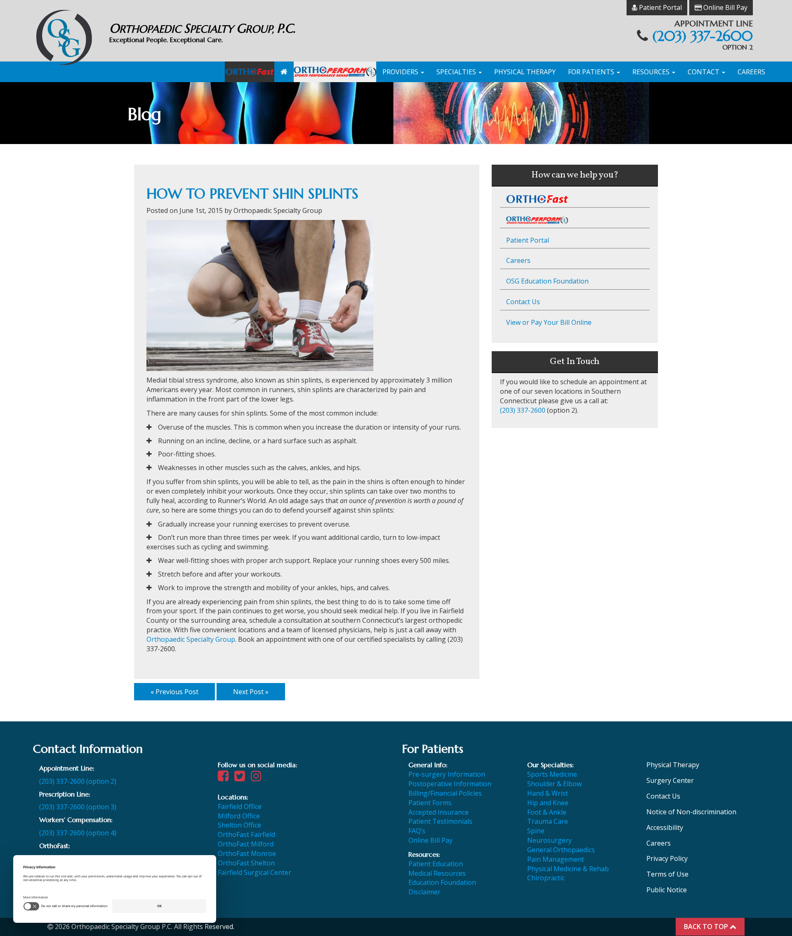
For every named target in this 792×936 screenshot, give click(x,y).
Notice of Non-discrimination (691, 811)
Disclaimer (424, 891)
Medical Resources (437, 873)
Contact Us (523, 301)
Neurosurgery (549, 840)
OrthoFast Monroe (247, 853)
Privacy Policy (667, 858)
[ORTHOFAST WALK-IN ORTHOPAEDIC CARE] (249, 71)
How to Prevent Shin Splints (252, 194)
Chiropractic (546, 877)
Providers (401, 71)
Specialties (457, 71)
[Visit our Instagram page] (258, 777)
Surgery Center (670, 780)
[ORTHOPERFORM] (335, 71)
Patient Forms (430, 802)
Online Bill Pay (724, 7)
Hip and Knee (547, 802)
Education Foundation (442, 882)
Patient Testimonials (440, 821)
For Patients (592, 71)
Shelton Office (239, 825)
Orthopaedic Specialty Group (190, 639)
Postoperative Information (449, 783)
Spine (535, 830)
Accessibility (664, 827)
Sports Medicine (552, 774)
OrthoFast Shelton (246, 862)
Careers (751, 71)
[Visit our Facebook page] (225, 777)
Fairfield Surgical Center (254, 872)
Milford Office (239, 815)
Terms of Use (667, 874)
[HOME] (284, 71)
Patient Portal (659, 7)
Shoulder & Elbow (554, 783)
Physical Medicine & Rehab (568, 868)
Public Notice (666, 889)
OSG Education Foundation (547, 281)
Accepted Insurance (438, 812)
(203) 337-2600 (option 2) (77, 781)
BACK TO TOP (707, 926)
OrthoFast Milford (245, 844)
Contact (704, 71)
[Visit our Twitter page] (241, 777)
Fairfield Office (240, 806)
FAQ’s (416, 830)
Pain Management (555, 859)
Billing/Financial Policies (445, 793)
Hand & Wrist (547, 793)
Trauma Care (547, 821)
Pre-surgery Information (446, 774)
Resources (651, 71)
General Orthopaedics (561, 849)
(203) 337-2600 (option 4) (77, 832)
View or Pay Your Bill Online (549, 322)
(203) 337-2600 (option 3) (77, 806)
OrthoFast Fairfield (246, 834)
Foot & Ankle (546, 812)
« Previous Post (174, 691)
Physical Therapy (525, 71)
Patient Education (435, 863)
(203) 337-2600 (702, 36)
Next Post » (251, 691)
